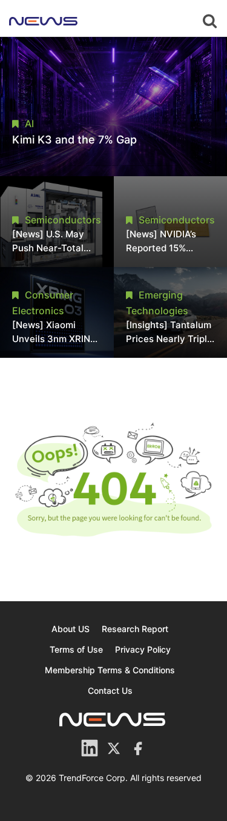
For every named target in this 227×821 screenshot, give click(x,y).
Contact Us (110, 690)
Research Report (135, 629)
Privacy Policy (143, 649)
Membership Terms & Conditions (110, 670)
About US (70, 629)
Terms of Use (76, 649)
